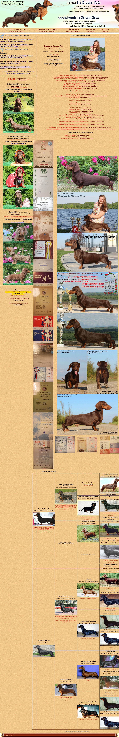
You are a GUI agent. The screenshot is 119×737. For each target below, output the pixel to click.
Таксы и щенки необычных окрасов (18, 73)
